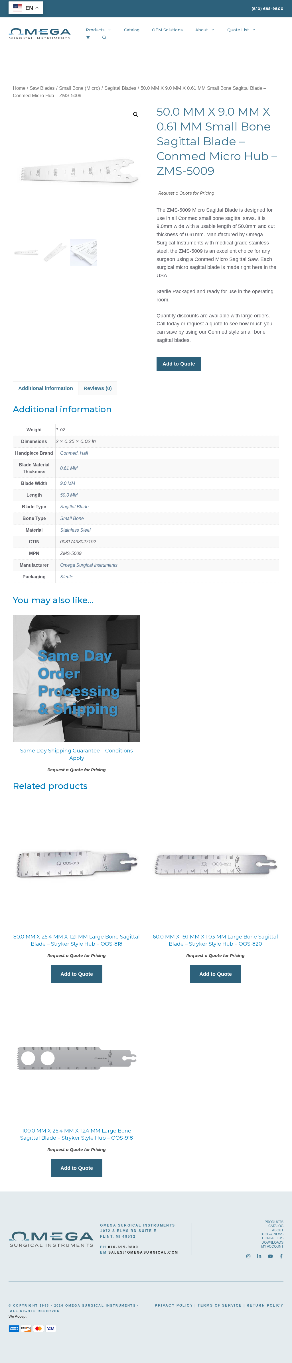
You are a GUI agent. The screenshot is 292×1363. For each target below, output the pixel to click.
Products (95, 29)
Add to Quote (179, 364)
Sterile (66, 576)
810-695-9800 (123, 1247)
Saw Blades (42, 88)
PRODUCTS (274, 1222)
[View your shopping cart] (88, 38)
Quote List (238, 29)
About (201, 29)
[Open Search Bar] (104, 38)
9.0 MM (67, 483)
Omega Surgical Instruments (88, 565)
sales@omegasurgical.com (143, 1252)
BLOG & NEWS (272, 1234)
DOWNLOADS (272, 1242)
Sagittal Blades (120, 88)
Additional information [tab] (45, 388)
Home (19, 88)
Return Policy (265, 1305)
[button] (136, 114)
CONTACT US (272, 1238)
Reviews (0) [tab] (98, 388)
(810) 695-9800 (267, 8)
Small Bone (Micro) (79, 88)
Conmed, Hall (74, 453)
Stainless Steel (75, 530)
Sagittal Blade (74, 506)
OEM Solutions (167, 29)
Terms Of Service (220, 1305)
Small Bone (72, 518)
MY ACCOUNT (272, 1246)
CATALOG (275, 1226)
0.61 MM (69, 468)
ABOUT (277, 1230)
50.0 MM (69, 495)
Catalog (131, 29)
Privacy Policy (174, 1305)
